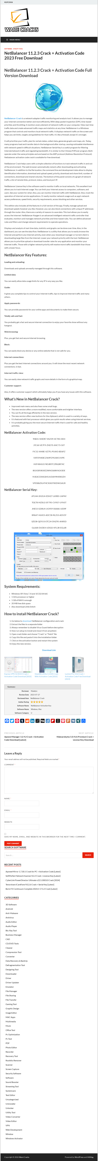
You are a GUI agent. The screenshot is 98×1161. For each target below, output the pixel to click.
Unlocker (10, 1108)
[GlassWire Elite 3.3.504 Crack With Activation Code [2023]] (49, 665)
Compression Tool (13, 952)
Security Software (13, 1073)
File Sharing (11, 995)
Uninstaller (10, 1104)
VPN (8, 1125)
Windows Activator (14, 1138)
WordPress (79, 1157)
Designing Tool (12, 969)
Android (9, 909)
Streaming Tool (12, 1086)
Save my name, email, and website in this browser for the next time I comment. (45, 837)
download (27, 621)
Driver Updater (12, 982)
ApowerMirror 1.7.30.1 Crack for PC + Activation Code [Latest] (33, 871)
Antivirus (10, 917)
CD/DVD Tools (12, 943)
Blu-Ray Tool (11, 930)
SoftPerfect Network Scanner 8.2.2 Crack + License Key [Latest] (33, 876)
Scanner (9, 1065)
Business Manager (14, 935)
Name (7, 799)
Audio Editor (11, 922)
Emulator (10, 987)
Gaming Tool (11, 1004)
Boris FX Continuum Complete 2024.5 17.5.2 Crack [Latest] (31, 889)
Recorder (10, 1052)
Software (8, 49)
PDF (8, 1043)
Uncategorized (12, 1099)
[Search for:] (49, 855)
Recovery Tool (12, 1056)
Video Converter (13, 1117)
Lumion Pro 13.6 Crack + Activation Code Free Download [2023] (77, 676)
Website (8, 822)
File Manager (11, 991)
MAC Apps (10, 1017)
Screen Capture (12, 1069)
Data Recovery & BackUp (17, 961)
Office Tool (10, 1030)
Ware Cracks (24, 1157)
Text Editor (10, 1095)
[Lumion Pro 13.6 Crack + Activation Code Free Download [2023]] (79, 665)
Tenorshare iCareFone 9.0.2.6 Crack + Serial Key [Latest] (30, 884)
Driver (8, 978)
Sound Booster (12, 1082)
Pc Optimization (13, 1034)
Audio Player (11, 926)
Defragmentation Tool (15, 965)
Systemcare (11, 1091)
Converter (10, 956)
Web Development (14, 1130)
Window (9, 1134)
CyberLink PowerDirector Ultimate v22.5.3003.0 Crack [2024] (33, 880)
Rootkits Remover (13, 1060)
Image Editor (11, 1013)
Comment (9, 765)
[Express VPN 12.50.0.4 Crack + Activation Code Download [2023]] (18, 665)
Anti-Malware (12, 913)
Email (7, 810)
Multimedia (11, 1021)
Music (8, 1026)
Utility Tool (18, 49)
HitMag (90, 1157)
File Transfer (11, 1000)
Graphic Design (12, 1008)
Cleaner (9, 948)
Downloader (11, 974)
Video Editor (11, 1121)
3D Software (11, 904)
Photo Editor (11, 1047)
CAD (8, 939)
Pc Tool (9, 1039)
